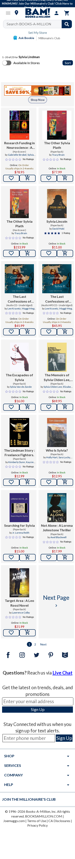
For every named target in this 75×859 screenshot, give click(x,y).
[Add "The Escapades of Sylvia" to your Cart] (27, 407)
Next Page (56, 601)
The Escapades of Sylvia (19, 377)
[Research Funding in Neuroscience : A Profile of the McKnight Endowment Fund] (19, 125)
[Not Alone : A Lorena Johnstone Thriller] (57, 507)
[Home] (37, 13)
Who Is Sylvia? (57, 450)
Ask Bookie (26, 38)
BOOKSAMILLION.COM (43, 816)
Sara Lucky (64, 457)
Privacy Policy (37, 825)
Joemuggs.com (14, 821)
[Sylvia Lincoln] (57, 203)
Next (43, 644)
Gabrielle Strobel (17, 154)
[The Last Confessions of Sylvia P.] (19, 278)
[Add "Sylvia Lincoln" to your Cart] (65, 253)
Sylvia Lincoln (56, 221)
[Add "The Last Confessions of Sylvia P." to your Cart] (27, 331)
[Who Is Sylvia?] (57, 432)
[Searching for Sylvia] (19, 507)
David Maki (58, 228)
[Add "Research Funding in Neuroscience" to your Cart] (27, 178)
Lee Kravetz (14, 308)
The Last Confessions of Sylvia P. (19, 299)
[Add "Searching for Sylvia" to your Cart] (27, 557)
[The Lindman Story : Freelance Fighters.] (19, 432)
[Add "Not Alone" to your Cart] (65, 557)
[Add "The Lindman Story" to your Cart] (27, 482)
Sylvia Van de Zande (21, 386)
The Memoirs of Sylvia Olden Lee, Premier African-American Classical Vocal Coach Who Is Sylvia (57, 377)
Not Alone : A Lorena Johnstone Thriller (57, 527)
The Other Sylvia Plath (57, 145)
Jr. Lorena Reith (20, 532)
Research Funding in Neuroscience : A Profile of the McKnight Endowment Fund (19, 145)
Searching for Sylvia (19, 525)
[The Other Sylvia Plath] (56, 125)
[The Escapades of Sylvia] (19, 357)
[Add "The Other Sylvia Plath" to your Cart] (65, 178)
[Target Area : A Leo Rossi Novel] (19, 582)
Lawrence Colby (21, 612)
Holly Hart (52, 457)
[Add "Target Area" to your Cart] (27, 632)
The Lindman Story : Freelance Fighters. (19, 452)
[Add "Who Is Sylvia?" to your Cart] (65, 482)
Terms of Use (36, 821)
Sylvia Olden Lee (53, 386)
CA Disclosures (59, 821)
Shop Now (38, 99)
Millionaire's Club (49, 38)
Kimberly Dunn (16, 462)
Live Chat (62, 673)
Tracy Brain (58, 154)
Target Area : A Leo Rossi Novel (19, 603)
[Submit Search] (67, 24)
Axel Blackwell (58, 537)
